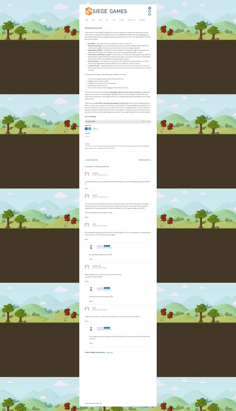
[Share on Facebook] (86, 128)
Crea (93, 20)
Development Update (105, 146)
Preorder (142, 20)
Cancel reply (109, 352)
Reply (86, 188)
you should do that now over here (112, 37)
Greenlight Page (123, 103)
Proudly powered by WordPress (93, 403)
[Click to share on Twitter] (89, 128)
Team (113, 20)
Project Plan (131, 20)
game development (131, 146)
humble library (143, 35)
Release (113, 146)
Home (86, 20)
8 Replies (87, 144)
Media (100, 20)
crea (124, 146)
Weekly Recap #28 (91, 160)
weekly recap (92, 148)
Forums (121, 20)
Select (143, 121)
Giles (94, 308)
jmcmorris (111, 148)
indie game (140, 146)
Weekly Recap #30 (145, 160)
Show (148, 121)
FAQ (107, 20)
